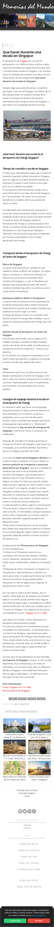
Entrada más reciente (27, 790)
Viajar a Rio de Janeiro (29, 886)
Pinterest (22, 699)
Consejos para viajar (29, 869)
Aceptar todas (15, 921)
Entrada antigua (27, 793)
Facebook (31, 699)
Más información (38, 915)
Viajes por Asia (29, 856)
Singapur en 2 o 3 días (36, 612)
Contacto (27, 828)
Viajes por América (29, 850)
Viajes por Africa (29, 843)
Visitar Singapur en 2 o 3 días (17, 687)
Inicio (27, 796)
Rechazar (38, 921)
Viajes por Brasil (29, 880)
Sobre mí (27, 825)
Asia (16, 704)
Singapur (24, 60)
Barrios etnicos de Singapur (16, 690)
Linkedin (41, 699)
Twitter (13, 699)
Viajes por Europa (29, 862)
